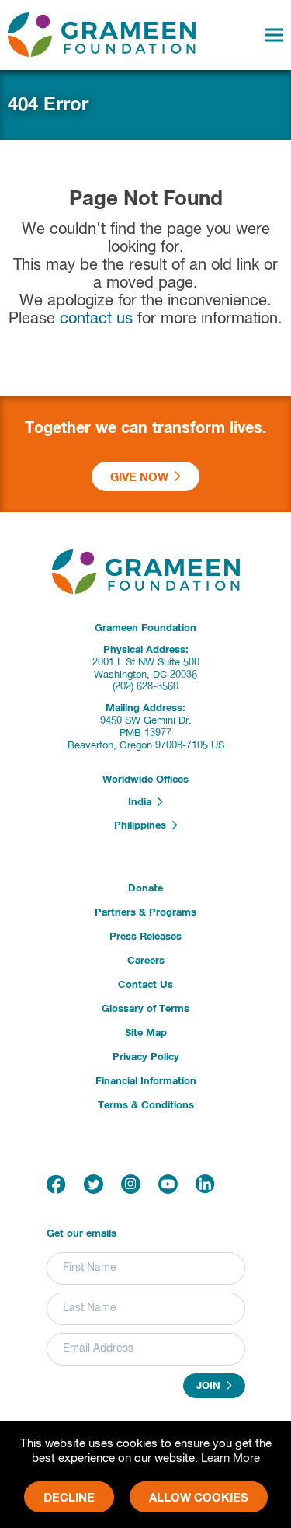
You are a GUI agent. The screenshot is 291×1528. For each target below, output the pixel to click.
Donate (145, 889)
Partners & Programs (145, 913)
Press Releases (145, 937)
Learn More (230, 1458)
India (143, 803)
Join (211, 1387)
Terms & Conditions (146, 1106)
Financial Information (145, 1081)
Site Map (146, 1033)
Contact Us (145, 985)
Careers (146, 961)
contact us (96, 319)
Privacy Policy (146, 1057)
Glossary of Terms (145, 1009)
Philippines (143, 826)
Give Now (142, 477)
